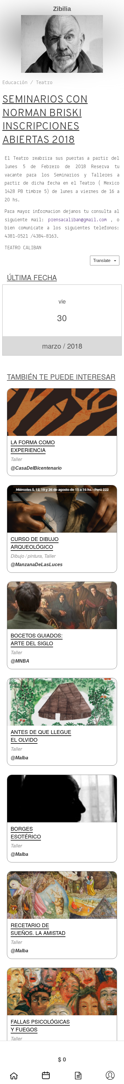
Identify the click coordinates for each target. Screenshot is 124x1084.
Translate (103, 260)
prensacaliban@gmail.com (77, 220)
